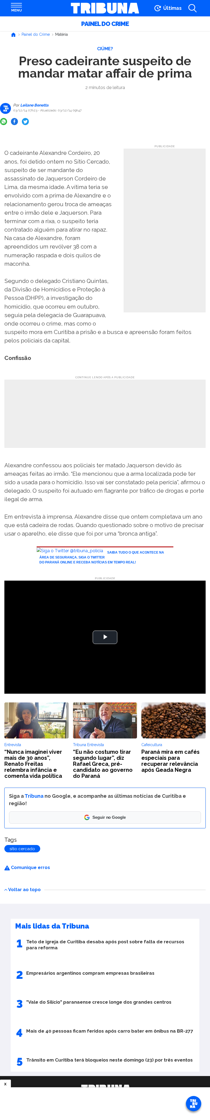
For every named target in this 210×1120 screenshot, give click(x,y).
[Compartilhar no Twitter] (25, 121)
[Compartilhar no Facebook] (14, 121)
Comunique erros (30, 867)
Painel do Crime (105, 23)
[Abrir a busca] (192, 8)
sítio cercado (22, 848)
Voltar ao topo (24, 889)
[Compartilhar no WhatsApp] (3, 121)
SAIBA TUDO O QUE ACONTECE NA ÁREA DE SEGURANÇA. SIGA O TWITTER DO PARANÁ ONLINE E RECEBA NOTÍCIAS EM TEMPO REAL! (101, 557)
